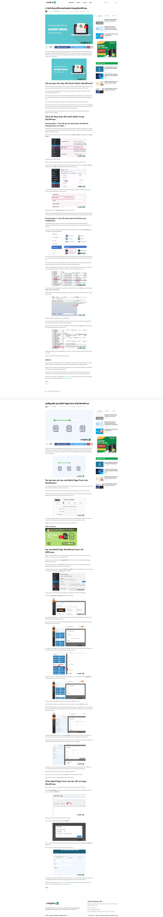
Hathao (54, 406)
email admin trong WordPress (54, 391)
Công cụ (78, 2)
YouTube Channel (67, 376)
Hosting (85, 2)
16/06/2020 (64, 11)
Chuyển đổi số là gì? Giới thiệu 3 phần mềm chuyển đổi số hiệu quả (111, 75)
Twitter (64, 378)
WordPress (71, 2)
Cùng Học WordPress (53, 915)
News (90, 2)
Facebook (69, 378)
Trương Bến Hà (56, 11)
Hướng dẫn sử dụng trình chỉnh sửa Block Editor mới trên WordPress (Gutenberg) (110, 28)
